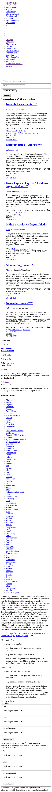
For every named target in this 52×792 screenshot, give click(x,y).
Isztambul (20, 109)
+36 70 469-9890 (7, 351)
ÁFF (3, 633)
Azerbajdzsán (11, 411)
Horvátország (11, 12)
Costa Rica (10, 424)
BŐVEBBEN (11, 140)
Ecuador (9, 437)
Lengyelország (11, 496)
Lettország (10, 150)
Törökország (10, 109)
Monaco (9, 520)
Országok (9, 40)
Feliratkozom (6, 382)
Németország (11, 527)
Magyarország (11, 505)
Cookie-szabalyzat (8, 636)
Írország (9, 468)
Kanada (9, 481)
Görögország (11, 453)
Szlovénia (9, 571)
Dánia (8, 429)
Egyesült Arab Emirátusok (16, 439)
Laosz (8, 494)
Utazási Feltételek (12, 14)
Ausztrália (10, 407)
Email (5, 717)
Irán (7, 466)
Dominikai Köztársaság (15, 435)
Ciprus (8, 191)
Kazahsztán (10, 485)
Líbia (8, 501)
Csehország (10, 426)
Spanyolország (11, 553)
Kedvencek (10, 61)
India (8, 461)
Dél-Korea (10, 433)
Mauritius (9, 516)
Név (4, 706)
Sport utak (10, 18)
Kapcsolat (9, 9)
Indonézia (9, 463)
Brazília (9, 418)
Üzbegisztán (10, 588)
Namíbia (9, 525)
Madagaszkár (11, 503)
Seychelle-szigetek (13, 551)
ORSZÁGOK (11, 3)
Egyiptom (9, 444)
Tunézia (9, 579)
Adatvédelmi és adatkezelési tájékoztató (32, 633)
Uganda (9, 584)
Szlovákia (9, 568)
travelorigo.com (22, 636)
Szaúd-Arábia (11, 562)
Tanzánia (9, 573)
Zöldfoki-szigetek (12, 592)
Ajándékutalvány (12, 20)
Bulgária (9, 420)
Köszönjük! (5, 743)
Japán (8, 474)
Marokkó (9, 514)
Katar (8, 483)
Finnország (10, 446)
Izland (8, 470)
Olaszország (10, 533)
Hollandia (9, 457)
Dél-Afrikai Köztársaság (15, 431)
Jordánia (9, 477)
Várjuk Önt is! (6, 355)
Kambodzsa (10, 479)
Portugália (10, 547)
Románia (9, 549)
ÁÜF (14, 633)
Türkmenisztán (11, 581)
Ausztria (9, 409)
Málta (8, 230)
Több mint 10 (6, 384)
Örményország (11, 538)
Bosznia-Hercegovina (14, 415)
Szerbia (8, 564)
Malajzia (9, 507)
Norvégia (9, 531)
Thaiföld (9, 575)
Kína (8, 490)
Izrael (8, 472)
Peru (7, 544)
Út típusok (10, 42)
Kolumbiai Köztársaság (15, 492)
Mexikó (9, 518)
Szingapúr (10, 566)
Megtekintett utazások (14, 64)
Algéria (8, 402)
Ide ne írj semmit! (9, 728)
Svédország (10, 560)
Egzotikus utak (11, 16)
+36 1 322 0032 (7, 348)
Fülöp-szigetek (11, 450)
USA (8, 586)
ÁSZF (8, 633)
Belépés (9, 66)
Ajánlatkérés (10, 23)
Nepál (8, 529)
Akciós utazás (11, 7)
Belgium (9, 413)
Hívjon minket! (7, 340)
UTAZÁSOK (11, 5)
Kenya (8, 488)
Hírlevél (4, 369)
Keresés (7, 95)
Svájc (8, 557)
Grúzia (8, 308)
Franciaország (11, 448)
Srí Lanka (9, 555)
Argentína (9, 404)
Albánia (9, 270)
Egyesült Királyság (13, 442)
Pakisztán (9, 540)
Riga (16, 150)
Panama (9, 542)
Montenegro (10, 522)
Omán (8, 536)
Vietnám (9, 590)
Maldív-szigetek (12, 509)
